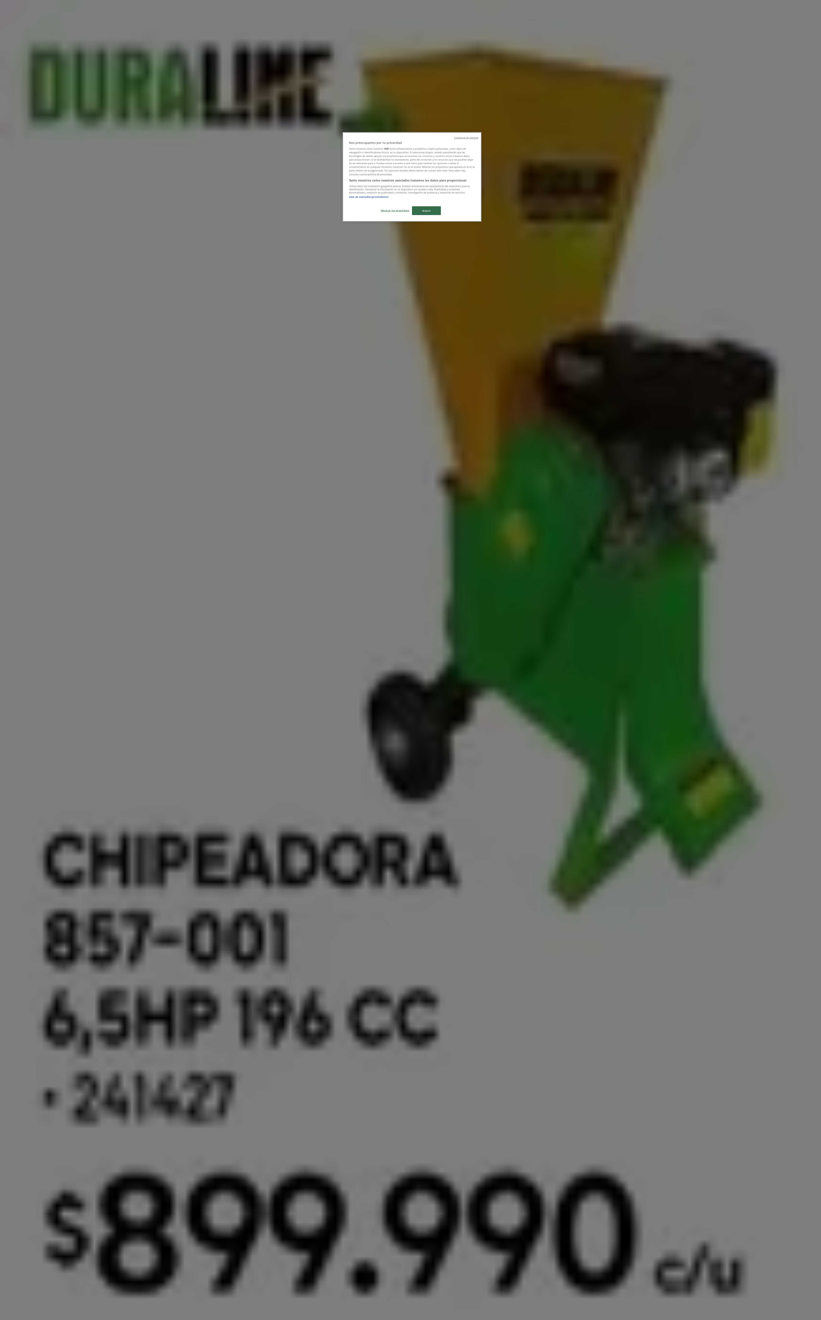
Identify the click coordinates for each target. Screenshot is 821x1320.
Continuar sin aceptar (466, 137)
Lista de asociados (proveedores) (368, 196)
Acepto (426, 210)
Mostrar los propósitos (395, 210)
